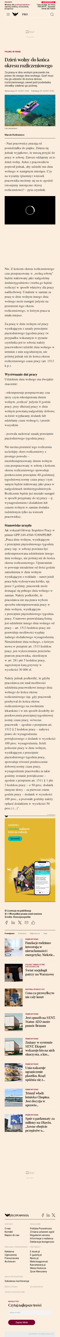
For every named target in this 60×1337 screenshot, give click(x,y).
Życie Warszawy (38, 1271)
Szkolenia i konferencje (17, 1281)
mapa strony (11, 1287)
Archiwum (10, 1261)
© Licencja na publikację (18, 910)
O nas (8, 1228)
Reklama (9, 1251)
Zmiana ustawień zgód (42, 1232)
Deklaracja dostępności (42, 1241)
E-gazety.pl (36, 1255)
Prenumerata (12, 1258)
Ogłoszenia (11, 1255)
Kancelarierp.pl (38, 1265)
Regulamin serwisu (40, 1235)
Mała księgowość (39, 1261)
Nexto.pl (34, 1258)
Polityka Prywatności (41, 1228)
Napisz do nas (12, 1235)
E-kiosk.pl (35, 1251)
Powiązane (9, 933)
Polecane (22, 933)
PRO (25, 14)
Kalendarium (36, 1287)
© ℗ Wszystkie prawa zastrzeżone (23, 914)
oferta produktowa (15, 1292)
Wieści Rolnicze (38, 1268)
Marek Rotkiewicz (14, 135)
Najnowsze (35, 933)
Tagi (45, 933)
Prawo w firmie (13, 52)
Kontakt (9, 1232)
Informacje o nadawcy (41, 1238)
